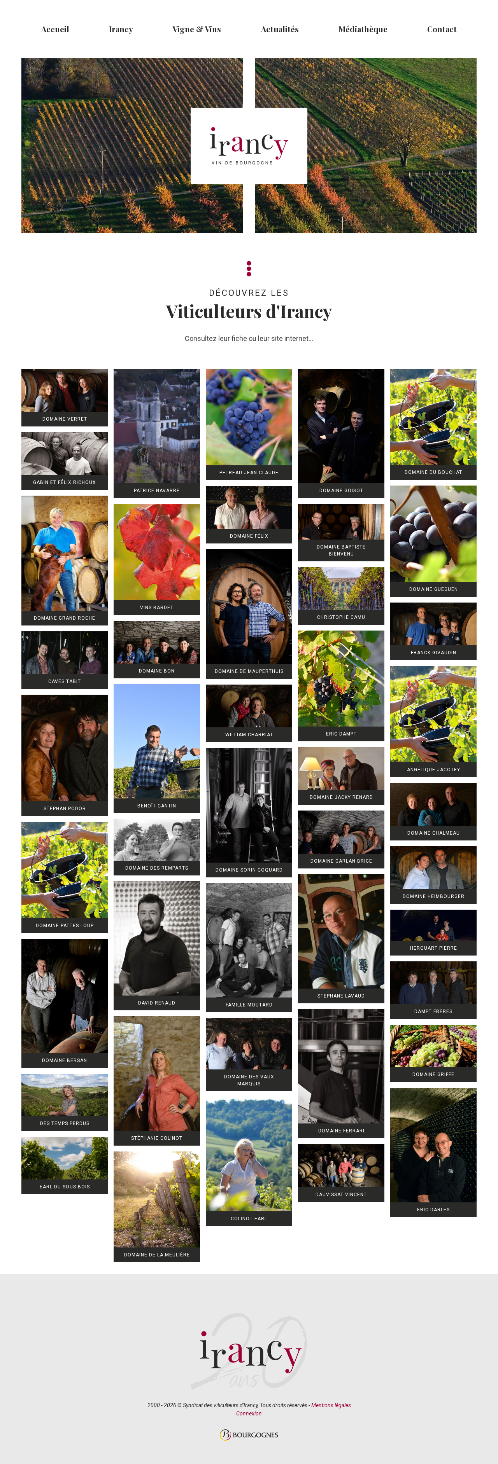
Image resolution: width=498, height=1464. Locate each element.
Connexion (249, 1413)
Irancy (121, 29)
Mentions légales (331, 1405)
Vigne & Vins (197, 29)
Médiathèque (363, 29)
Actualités (280, 29)
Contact (442, 29)
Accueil (55, 29)
